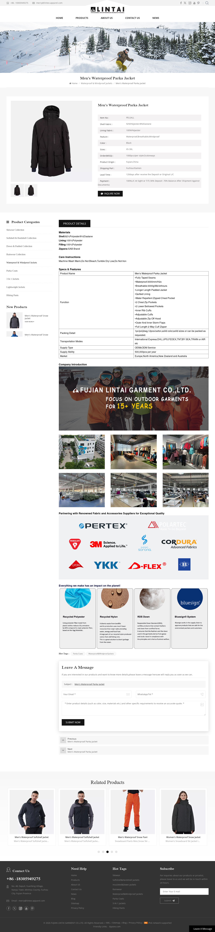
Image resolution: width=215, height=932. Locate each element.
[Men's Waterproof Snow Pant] (82, 812)
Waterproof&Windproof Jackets (101, 653)
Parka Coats (78, 653)
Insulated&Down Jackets (124, 884)
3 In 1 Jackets (12, 279)
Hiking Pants (12, 295)
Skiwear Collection (15, 230)
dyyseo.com (115, 926)
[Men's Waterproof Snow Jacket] (14, 320)
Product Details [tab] (74, 223)
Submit (167, 900)
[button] (99, 852)
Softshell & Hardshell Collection (21, 238)
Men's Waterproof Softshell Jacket (32, 837)
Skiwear (116, 875)
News (155, 18)
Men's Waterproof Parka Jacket (89, 684)
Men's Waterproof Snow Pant (82, 837)
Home (59, 18)
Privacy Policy (77, 908)
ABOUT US (107, 18)
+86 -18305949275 (19, 2)
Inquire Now (112, 193)
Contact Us (132, 18)
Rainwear (117, 889)
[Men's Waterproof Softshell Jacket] (32, 812)
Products (82, 18)
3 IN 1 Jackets (119, 903)
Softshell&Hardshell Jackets (126, 880)
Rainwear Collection (15, 254)
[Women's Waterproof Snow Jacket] (133, 812)
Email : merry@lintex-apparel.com (28, 900)
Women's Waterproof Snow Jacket (133, 837)
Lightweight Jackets (15, 287)
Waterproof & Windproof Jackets (96, 83)
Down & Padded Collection (19, 246)
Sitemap (75, 903)
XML (108, 922)
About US (75, 884)
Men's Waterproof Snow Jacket (36, 316)
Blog (73, 898)
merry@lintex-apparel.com (49, 2)
